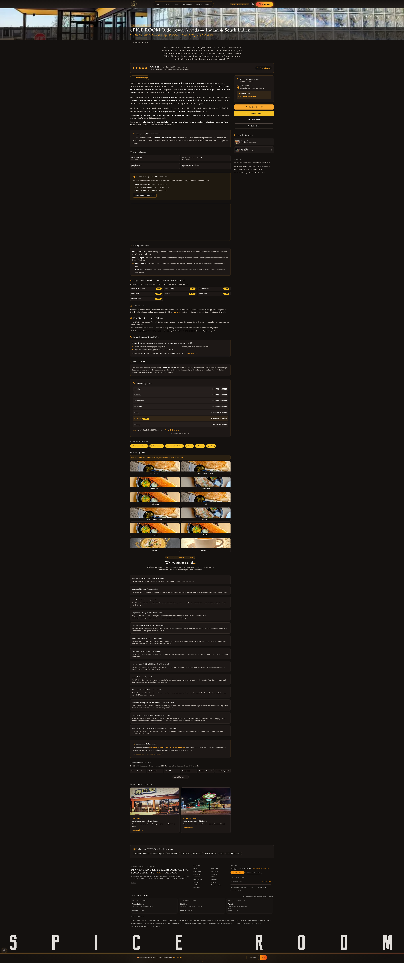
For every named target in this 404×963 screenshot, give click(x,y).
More (207, 4)
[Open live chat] (399, 950)
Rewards (196, 888)
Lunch (135, 430)
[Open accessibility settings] (4, 950)
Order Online (255, 126)
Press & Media (216, 885)
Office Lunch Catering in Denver (188, 920)
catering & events (190, 353)
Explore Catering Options (143, 195)
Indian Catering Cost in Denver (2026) (193, 923)
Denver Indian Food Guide (257, 173)
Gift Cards (196, 885)
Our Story (214, 869)
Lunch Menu (197, 871)
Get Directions (254, 107)
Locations (214, 871)
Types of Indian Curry (243, 923)
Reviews (214, 882)
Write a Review (265, 68)
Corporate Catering (169, 920)
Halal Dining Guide (264, 920)
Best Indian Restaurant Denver (258, 166)
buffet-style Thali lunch (171, 430)
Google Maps (236, 890)
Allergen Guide (155, 927)
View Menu (256, 120)
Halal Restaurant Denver (241, 169)
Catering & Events (257, 169)
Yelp (252, 887)
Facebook (245, 887)
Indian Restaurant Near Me (261, 163)
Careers (214, 880)
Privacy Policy (177, 957)
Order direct (176, 312)
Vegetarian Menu (207, 920)
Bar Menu (196, 874)
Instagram (235, 887)
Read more (133, 882)
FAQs (213, 877)
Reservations (197, 880)
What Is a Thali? (257, 923)
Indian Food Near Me (240, 166)
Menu (195, 869)
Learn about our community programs (147, 754)
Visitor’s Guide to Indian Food (224, 920)
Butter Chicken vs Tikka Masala (141, 923)
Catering (196, 882)
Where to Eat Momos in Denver (246, 920)
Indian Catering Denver (139, 920)
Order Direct (237, 872)
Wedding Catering (154, 920)
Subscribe (266, 881)
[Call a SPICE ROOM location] (253, 4)
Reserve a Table (256, 113)
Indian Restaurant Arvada (242, 163)
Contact (214, 874)
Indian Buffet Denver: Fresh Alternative (166, 923)
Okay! (263, 957)
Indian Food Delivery (240, 173)
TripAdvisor (261, 887)
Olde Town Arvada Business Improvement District (167, 748)
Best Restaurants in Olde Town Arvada (221, 923)
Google (135, 911)
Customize (252, 957)
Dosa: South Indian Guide (139, 927)
